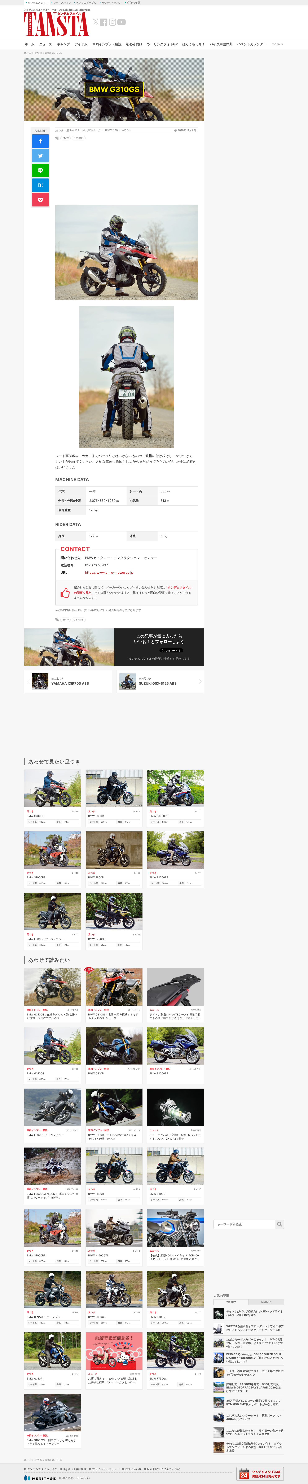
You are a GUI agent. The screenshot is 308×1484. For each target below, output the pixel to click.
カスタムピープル (86, 2)
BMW (108, 130)
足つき (38, 52)
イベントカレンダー (252, 44)
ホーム (30, 44)
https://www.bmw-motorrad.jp (109, 572)
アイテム (81, 44)
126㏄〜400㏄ (122, 130)
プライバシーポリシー (105, 1469)
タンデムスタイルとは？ (42, 1469)
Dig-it (66, 1469)
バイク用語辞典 (221, 44)
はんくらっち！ (193, 44)
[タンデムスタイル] (56, 24)
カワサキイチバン (111, 2)
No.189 (74, 130)
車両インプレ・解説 (107, 44)
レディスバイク (62, 2)
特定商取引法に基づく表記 (163, 1469)
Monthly (266, 1301)
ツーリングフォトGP (162, 44)
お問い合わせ (133, 1469)
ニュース (45, 44)
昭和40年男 (133, 2)
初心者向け (134, 44)
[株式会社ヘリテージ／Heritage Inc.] (40, 1478)
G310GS (79, 138)
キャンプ (63, 44)
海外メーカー (95, 130)
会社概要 (81, 1469)
